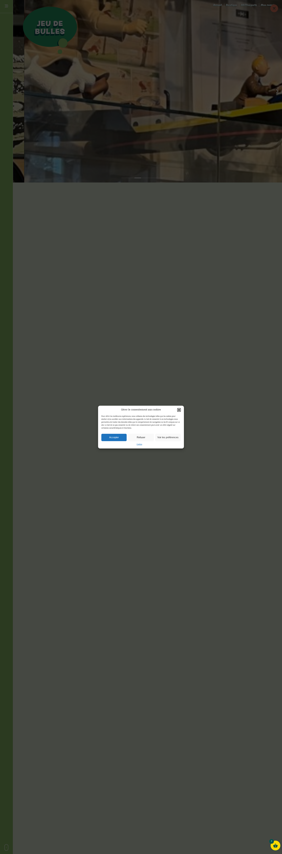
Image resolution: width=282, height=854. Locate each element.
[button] (179, 410)
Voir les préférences (168, 437)
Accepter (114, 437)
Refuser (141, 437)
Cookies (139, 444)
